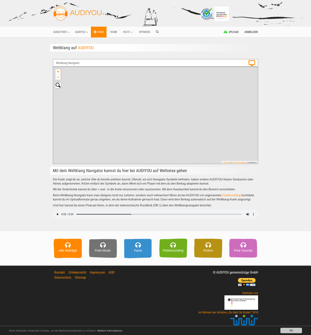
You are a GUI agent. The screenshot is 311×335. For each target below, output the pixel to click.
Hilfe (127, 32)
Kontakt (59, 272)
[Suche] (157, 32)
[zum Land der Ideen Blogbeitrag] (221, 13)
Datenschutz (62, 277)
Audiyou (80, 32)
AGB (111, 272)
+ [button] (58, 71)
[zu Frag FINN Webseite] (206, 13)
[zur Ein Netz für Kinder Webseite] (244, 322)
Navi (100, 32)
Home (113, 32)
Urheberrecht (77, 272)
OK (291, 330)
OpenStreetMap (239, 162)
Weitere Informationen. (110, 330)
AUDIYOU (85, 12)
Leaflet (226, 162)
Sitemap (80, 277)
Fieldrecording (231, 195)
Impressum (97, 272)
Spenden (144, 32)
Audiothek (60, 32)
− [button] (58, 77)
